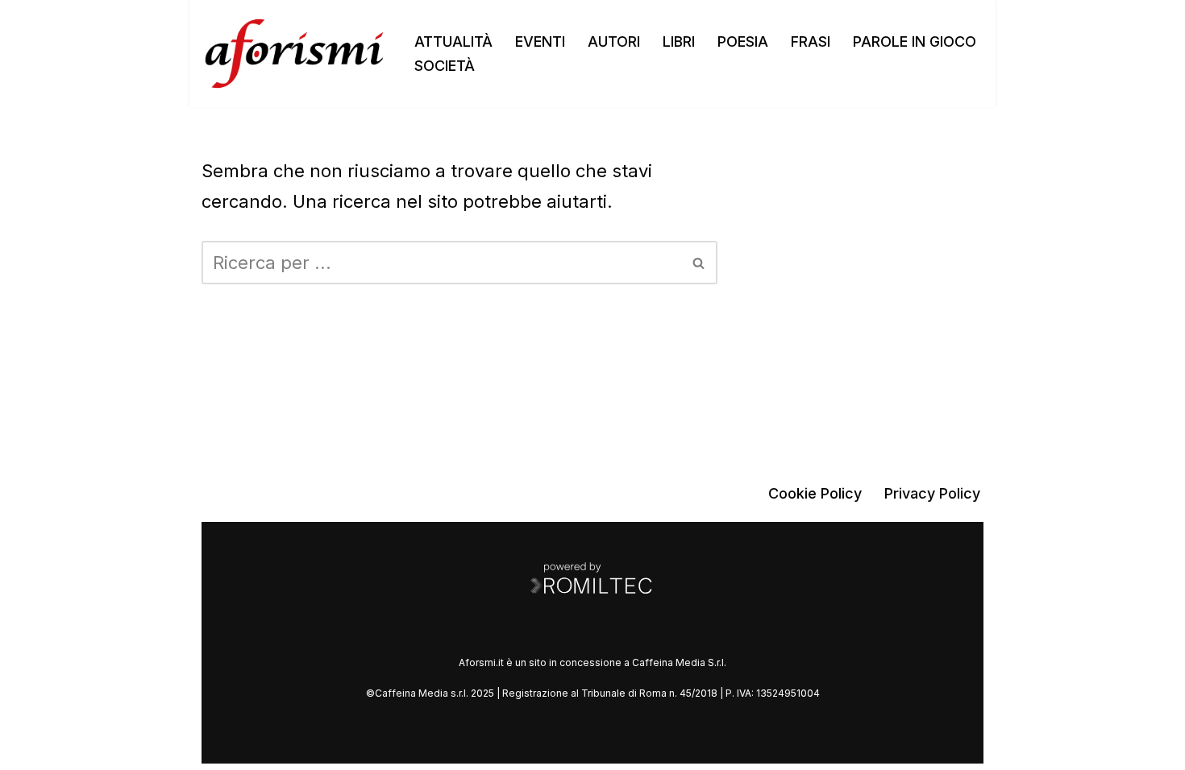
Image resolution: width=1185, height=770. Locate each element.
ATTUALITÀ (453, 41)
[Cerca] (699, 262)
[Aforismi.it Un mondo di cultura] (294, 53)
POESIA (742, 41)
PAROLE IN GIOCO (914, 41)
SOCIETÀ (444, 65)
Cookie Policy (815, 493)
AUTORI (614, 41)
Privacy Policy (932, 493)
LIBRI (679, 41)
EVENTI (540, 41)
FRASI (810, 41)
